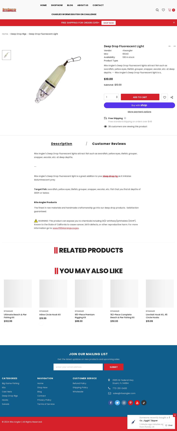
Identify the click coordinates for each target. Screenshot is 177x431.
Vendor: (108, 50)
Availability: (109, 57)
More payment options (139, 111)
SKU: (106, 53)
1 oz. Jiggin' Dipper (155, 419)
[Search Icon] (157, 10)
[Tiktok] (143, 402)
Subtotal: (109, 84)
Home (5, 33)
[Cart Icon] (169, 9)
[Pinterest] (130, 402)
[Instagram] (124, 402)
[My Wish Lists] (163, 10)
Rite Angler (15, 421)
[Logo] (9, 10)
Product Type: (111, 60)
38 (109, 126)
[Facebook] (110, 402)
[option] (55, 79)
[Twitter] (117, 402)
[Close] (175, 415)
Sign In (149, 9)
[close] (174, 22)
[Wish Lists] (164, 97)
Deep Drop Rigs (18, 33)
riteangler (128, 50)
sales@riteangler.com (124, 393)
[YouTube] (137, 402)
